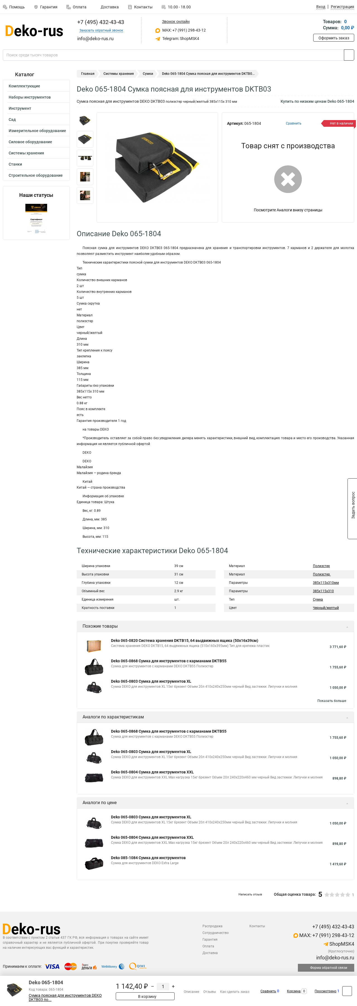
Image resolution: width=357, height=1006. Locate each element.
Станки (15, 164)
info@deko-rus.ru (334, 957)
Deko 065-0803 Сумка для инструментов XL (151, 681)
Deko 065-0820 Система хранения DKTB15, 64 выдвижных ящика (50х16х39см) (184, 640)
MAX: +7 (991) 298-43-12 (183, 30)
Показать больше (331, 701)
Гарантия (48, 7)
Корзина (294, 991)
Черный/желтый (326, 608)
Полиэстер (321, 566)
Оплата (79, 7)
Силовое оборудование (30, 142)
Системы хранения (26, 153)
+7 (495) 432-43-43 (100, 22)
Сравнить (268, 991)
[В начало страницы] (347, 991)
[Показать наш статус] (36, 218)
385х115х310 (323, 591)
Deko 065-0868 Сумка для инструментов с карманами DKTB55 (168, 661)
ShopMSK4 (341, 944)
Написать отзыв (250, 894)
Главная (88, 74)
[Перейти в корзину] (317, 25)
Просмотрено (325, 991)
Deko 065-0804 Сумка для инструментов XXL (152, 772)
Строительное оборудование (36, 175)
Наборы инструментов (30, 97)
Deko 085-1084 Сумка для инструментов (148, 858)
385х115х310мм (326, 583)
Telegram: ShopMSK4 (180, 38)
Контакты (143, 7)
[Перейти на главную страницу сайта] (34, 30)
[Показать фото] (85, 120)
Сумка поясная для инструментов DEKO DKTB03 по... (65, 997)
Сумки (148, 74)
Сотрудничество (215, 933)
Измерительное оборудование (37, 130)
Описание (191, 992)
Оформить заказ (334, 38)
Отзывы (209, 992)
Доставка (109, 7)
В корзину (146, 996)
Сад (12, 119)
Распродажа (212, 926)
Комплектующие (24, 86)
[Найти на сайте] (349, 55)
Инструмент (20, 108)
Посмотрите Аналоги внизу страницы (288, 210)
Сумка (318, 599)
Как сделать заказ (234, 992)
